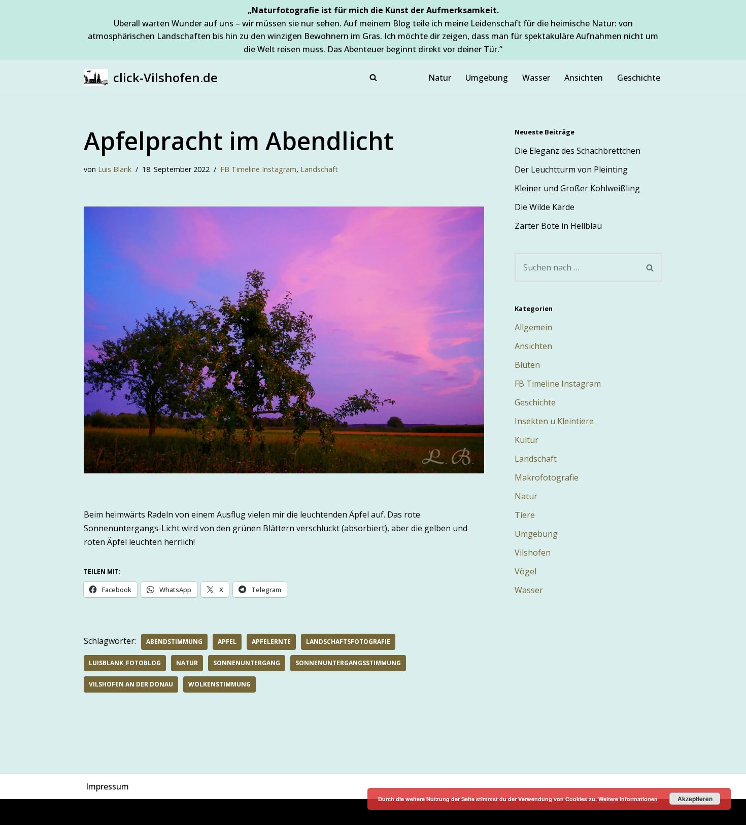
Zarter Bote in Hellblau (558, 225)
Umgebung (486, 77)
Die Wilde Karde (544, 207)
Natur (439, 77)
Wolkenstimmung (219, 684)
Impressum (107, 786)
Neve (94, 811)
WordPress (195, 811)
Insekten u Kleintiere (554, 421)
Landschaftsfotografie (348, 641)
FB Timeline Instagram (258, 169)
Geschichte (638, 77)
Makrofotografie (547, 477)
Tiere (525, 515)
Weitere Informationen (628, 799)
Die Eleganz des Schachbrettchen (577, 150)
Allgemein (533, 327)
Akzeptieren (695, 798)
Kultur (526, 439)
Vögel (525, 571)
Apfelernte (271, 641)
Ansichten (583, 77)
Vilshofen (533, 552)
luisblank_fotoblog (125, 663)
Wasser (536, 77)
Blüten (527, 364)
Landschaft (319, 169)
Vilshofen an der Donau (131, 684)
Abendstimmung (174, 641)
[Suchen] (373, 77)
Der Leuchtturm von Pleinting (571, 169)
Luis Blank (114, 169)
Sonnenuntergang (246, 663)
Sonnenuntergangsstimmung (348, 663)
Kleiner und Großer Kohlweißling (577, 188)
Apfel (227, 641)
